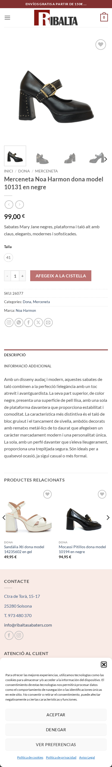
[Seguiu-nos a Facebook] (9, 635)
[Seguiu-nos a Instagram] (18, 635)
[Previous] (13, 89)
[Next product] (9, 204)
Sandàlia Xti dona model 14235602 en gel (24, 549)
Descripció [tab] (15, 355)
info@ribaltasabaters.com (28, 624)
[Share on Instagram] (9, 322)
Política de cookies (30, 757)
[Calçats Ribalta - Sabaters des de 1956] (56, 17)
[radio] (8, 257)
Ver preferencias (56, 744)
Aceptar (55, 714)
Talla (8, 247)
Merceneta (46, 171)
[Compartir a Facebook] (28, 322)
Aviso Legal (87, 757)
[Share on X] (38, 322)
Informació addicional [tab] (27, 366)
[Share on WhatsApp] (18, 322)
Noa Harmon (26, 310)
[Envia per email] (48, 322)
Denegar (56, 729)
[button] (104, 664)
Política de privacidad (61, 757)
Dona (24, 171)
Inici (8, 171)
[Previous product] (19, 204)
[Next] (99, 89)
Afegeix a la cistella (61, 275)
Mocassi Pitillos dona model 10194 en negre (82, 549)
